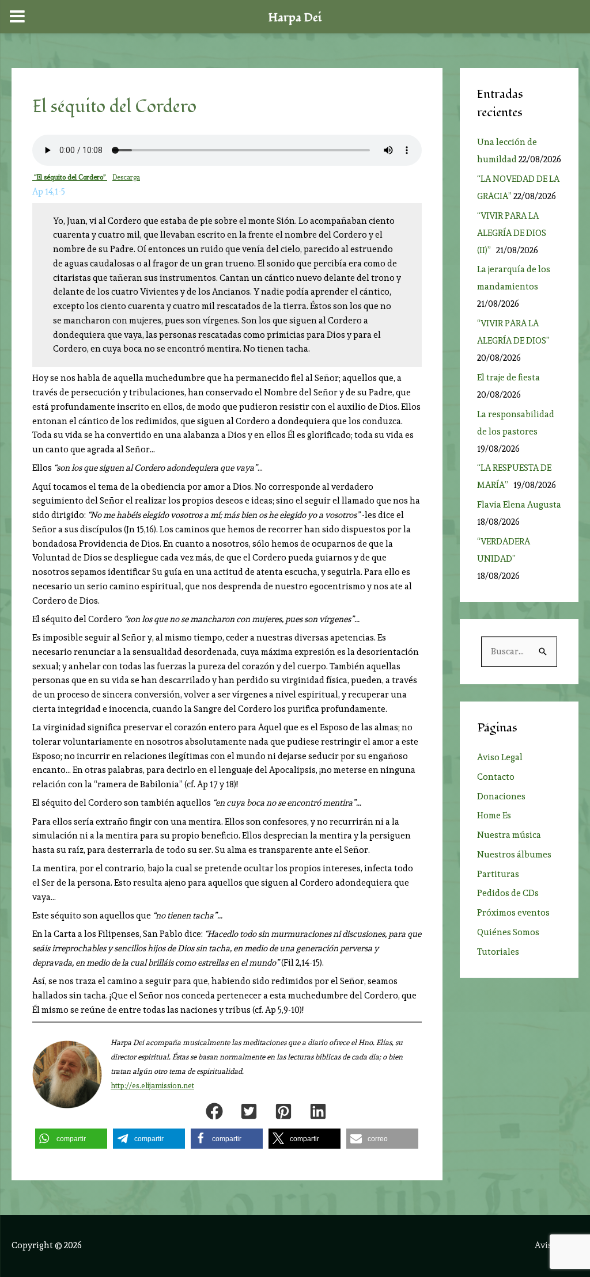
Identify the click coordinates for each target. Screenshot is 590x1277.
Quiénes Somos (508, 932)
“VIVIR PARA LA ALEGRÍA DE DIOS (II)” (511, 233)
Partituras (498, 874)
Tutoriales (498, 952)
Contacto (496, 777)
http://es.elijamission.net (152, 1085)
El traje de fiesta (508, 377)
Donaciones (501, 796)
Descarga (126, 177)
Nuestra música (509, 835)
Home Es (494, 815)
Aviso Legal (500, 757)
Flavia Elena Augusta (519, 505)
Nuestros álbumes (514, 854)
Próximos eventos (513, 913)
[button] (214, 1111)
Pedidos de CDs (508, 893)
